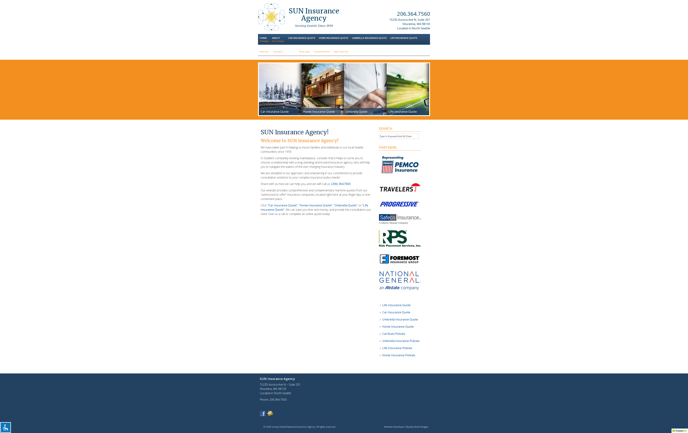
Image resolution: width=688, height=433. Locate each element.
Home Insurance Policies (398, 355)
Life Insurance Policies (397, 348)
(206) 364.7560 (340, 184)
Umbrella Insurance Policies (401, 341)
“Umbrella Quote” (345, 205)
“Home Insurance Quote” (315, 205)
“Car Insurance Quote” (282, 205)
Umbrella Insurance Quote (400, 319)
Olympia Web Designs (416, 426)
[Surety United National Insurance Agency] (271, 29)
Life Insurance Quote (396, 305)
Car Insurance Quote (396, 312)
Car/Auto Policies (393, 334)
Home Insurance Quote (398, 327)
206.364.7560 (413, 13)
